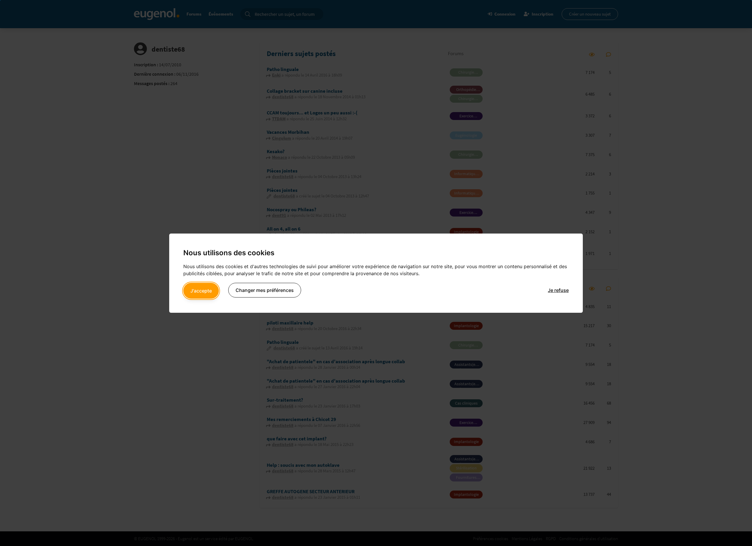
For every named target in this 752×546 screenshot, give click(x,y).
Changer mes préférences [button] (265, 290)
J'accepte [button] (201, 291)
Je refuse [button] (558, 290)
